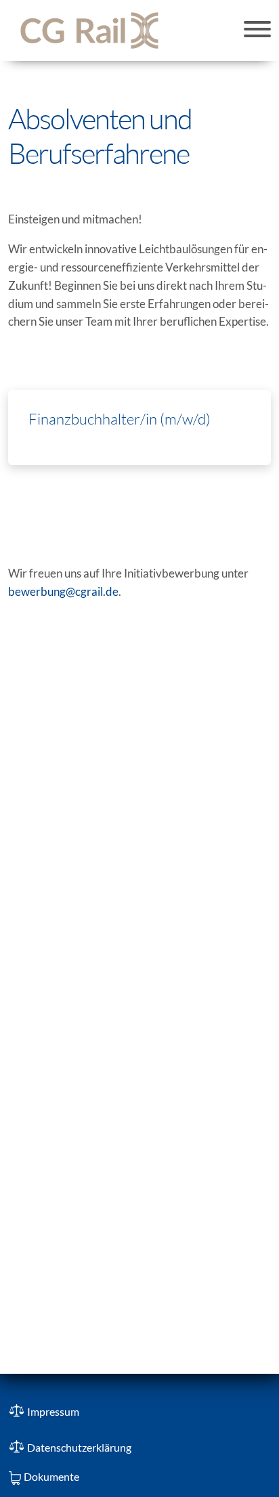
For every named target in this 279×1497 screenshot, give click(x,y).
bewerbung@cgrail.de (63, 591)
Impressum (53, 1411)
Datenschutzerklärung (79, 1447)
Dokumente (51, 1476)
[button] (257, 30)
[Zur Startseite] (89, 30)
